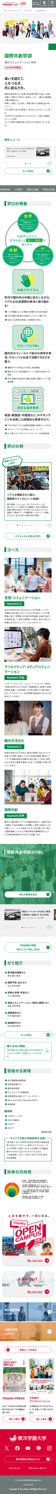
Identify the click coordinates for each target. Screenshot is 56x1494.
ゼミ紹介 (19, 189)
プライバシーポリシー (37, 1468)
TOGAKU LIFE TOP (14, 10)
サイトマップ (14, 1468)
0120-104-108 (28, 1484)
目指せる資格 (33, 189)
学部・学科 (28, 10)
